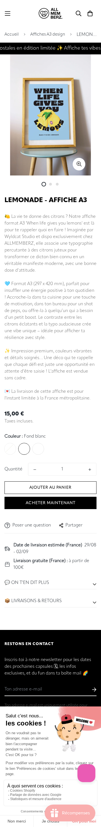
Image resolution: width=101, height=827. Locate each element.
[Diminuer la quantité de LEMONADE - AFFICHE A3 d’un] (34, 469)
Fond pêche (38, 448)
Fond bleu (10, 448)
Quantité (13, 469)
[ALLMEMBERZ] (50, 13)
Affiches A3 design (47, 35)
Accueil (11, 35)
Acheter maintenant (50, 503)
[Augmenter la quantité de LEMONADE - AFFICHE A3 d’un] (89, 469)
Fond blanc (24, 448)
